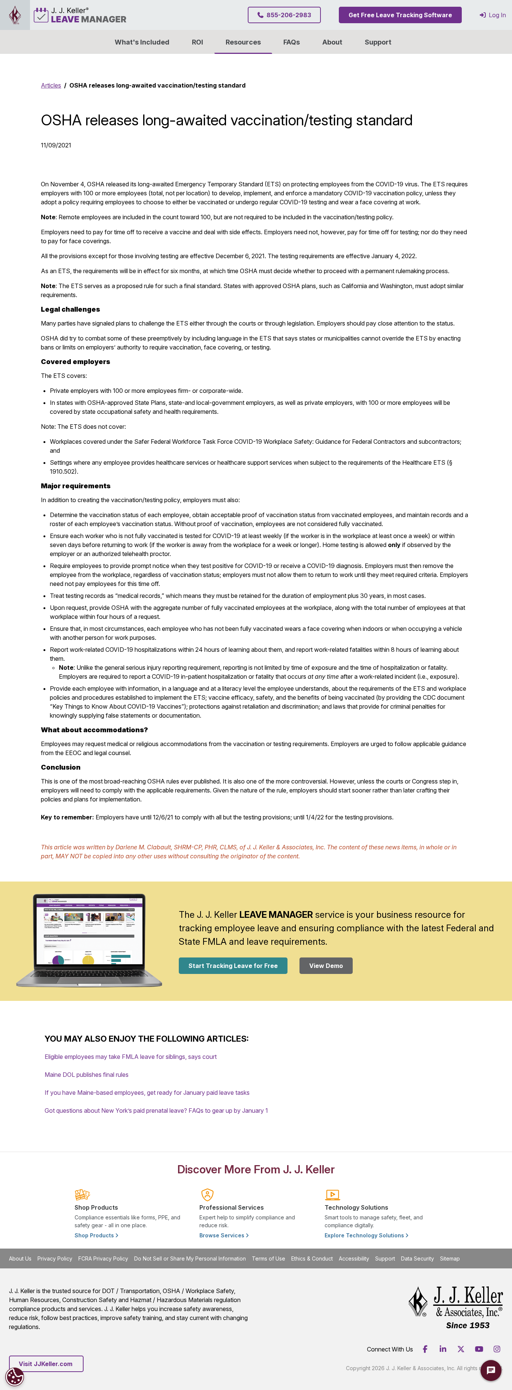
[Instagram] (497, 1349)
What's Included (142, 42)
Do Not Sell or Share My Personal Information (190, 1258)
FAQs (291, 42)
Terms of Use (268, 1258)
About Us (20, 1258)
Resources (243, 42)
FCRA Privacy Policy (103, 1258)
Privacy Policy (54, 1258)
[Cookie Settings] (14, 1377)
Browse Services (222, 1235)
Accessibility (354, 1258)
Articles (51, 85)
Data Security (417, 1258)
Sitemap (450, 1258)
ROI (197, 42)
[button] (332, 42)
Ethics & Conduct (312, 1258)
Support (378, 42)
